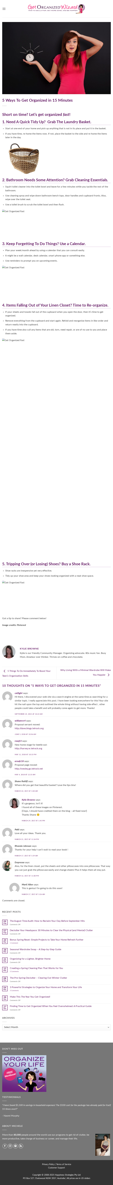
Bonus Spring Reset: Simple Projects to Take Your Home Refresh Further (46, 940)
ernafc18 (19, 761)
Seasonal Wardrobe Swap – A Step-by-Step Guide (35, 949)
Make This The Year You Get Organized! (30, 997)
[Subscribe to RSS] (20, 1146)
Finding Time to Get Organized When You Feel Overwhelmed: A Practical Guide (51, 1006)
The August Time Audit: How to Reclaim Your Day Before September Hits (47, 921)
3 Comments (18, 991)
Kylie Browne (28, 800)
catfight (19, 693)
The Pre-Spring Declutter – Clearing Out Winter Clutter (38, 978)
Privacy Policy (48, 1164)
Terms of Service (63, 1164)
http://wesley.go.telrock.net (29, 769)
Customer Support (56, 1168)
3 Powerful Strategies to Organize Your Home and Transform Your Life (46, 987)
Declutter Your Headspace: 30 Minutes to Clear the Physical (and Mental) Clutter (51, 930)
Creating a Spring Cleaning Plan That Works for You (36, 968)
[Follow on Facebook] (5, 1146)
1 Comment (17, 943)
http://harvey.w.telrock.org (28, 748)
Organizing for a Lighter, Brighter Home (30, 959)
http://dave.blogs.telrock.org (29, 728)
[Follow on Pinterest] (15, 1146)
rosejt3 (18, 741)
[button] (4, 8)
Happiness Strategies (64, 1175)
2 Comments (17, 971)
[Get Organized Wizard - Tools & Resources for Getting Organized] (56, 8)
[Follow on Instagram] (10, 1146)
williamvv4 (20, 721)
